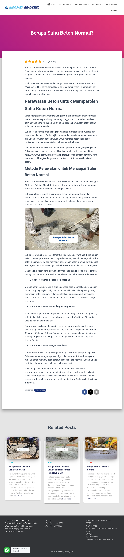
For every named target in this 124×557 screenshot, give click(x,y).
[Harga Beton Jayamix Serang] (101, 448)
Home (53, 4)
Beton (11, 463)
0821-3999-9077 (56, 526)
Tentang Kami (65, 4)
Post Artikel (40, 390)
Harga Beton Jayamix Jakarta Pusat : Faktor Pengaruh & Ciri (59, 469)
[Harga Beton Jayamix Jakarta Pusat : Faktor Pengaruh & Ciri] (62, 448)
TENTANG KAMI (92, 537)
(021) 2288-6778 (56, 523)
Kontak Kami (111, 4)
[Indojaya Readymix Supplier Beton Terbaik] (22, 7)
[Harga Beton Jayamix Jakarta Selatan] (23, 448)
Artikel (114, 11)
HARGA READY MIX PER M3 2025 (98, 520)
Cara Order (97, 4)
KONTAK (89, 534)
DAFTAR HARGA (81, 4)
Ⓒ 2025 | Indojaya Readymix (62, 552)
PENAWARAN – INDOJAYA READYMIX (100, 540)
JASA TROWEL (91, 526)
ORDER (88, 523)
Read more (18, 496)
